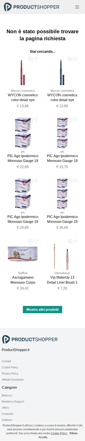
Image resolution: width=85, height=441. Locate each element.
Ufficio (5, 407)
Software (7, 420)
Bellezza (7, 395)
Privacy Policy (10, 373)
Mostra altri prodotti (42, 309)
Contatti (6, 361)
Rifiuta (73, 433)
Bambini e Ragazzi (13, 401)
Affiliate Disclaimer (13, 379)
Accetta (43, 437)
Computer (8, 413)
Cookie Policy (10, 367)
